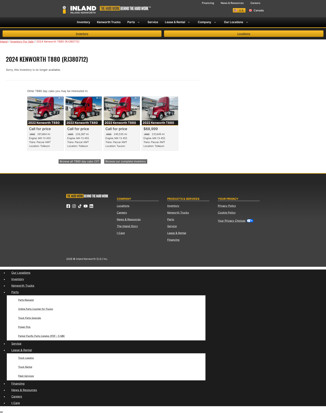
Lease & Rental (175, 22)
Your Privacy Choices (231, 220)
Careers (255, 3)
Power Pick (24, 326)
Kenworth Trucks (109, 22)
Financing (208, 3)
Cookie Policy (227, 212)
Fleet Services (26, 375)
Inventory (83, 22)
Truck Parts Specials (29, 317)
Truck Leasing (26, 357)
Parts (131, 22)
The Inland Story (127, 226)
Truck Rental (25, 366)
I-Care (121, 233)
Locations (243, 33)
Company (204, 22)
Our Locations (233, 22)
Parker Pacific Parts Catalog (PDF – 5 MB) (41, 335)
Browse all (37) (79, 161)
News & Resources (232, 3)
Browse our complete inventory (125, 161)
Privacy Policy (227, 205)
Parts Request (26, 299)
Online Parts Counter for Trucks (35, 308)
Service (153, 22)
